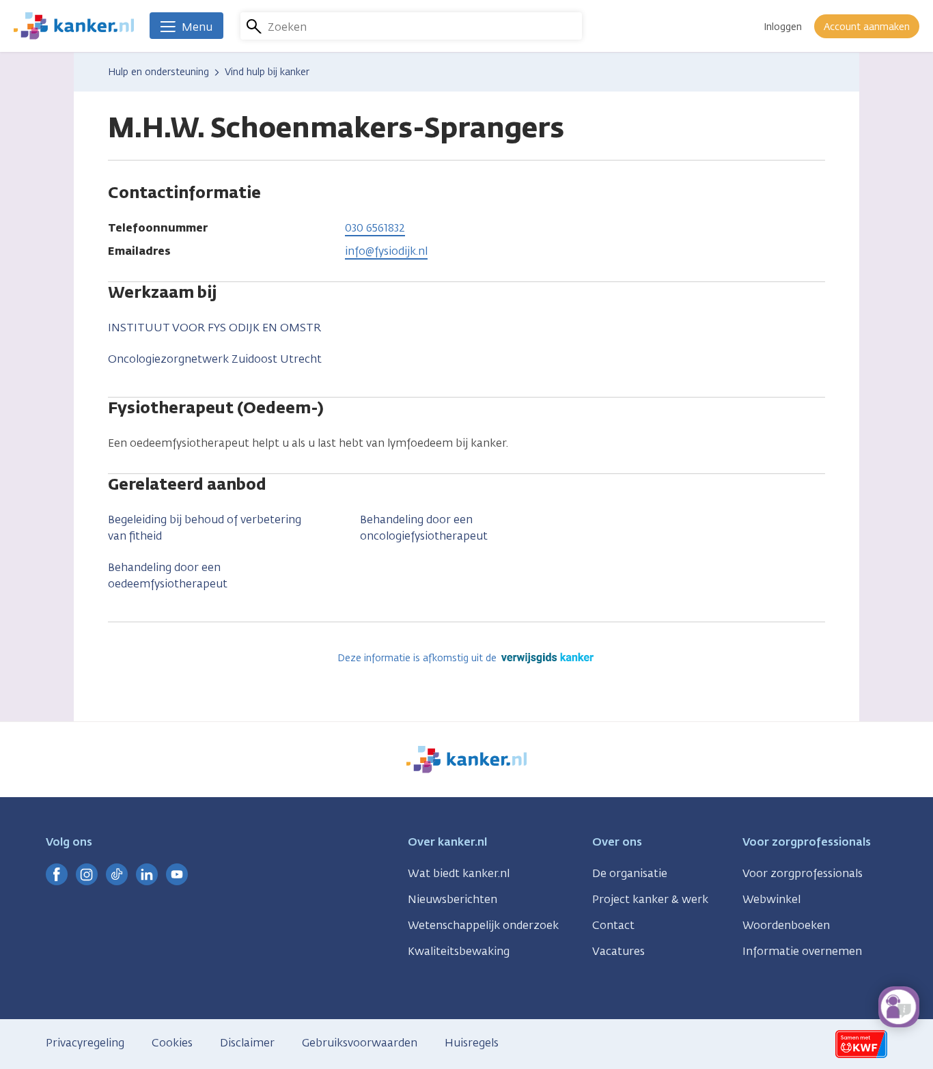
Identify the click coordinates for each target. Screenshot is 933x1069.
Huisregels (472, 1043)
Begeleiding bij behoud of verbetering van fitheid (204, 527)
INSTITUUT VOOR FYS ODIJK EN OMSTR (214, 327)
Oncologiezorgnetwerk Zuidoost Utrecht (215, 359)
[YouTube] (177, 874)
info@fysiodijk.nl (386, 251)
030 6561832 (375, 228)
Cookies (172, 1043)
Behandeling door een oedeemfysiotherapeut (167, 575)
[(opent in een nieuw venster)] (57, 874)
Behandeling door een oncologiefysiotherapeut (424, 527)
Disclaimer (247, 1043)
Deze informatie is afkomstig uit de (418, 658)
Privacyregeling (85, 1043)
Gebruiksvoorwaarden (359, 1043)
